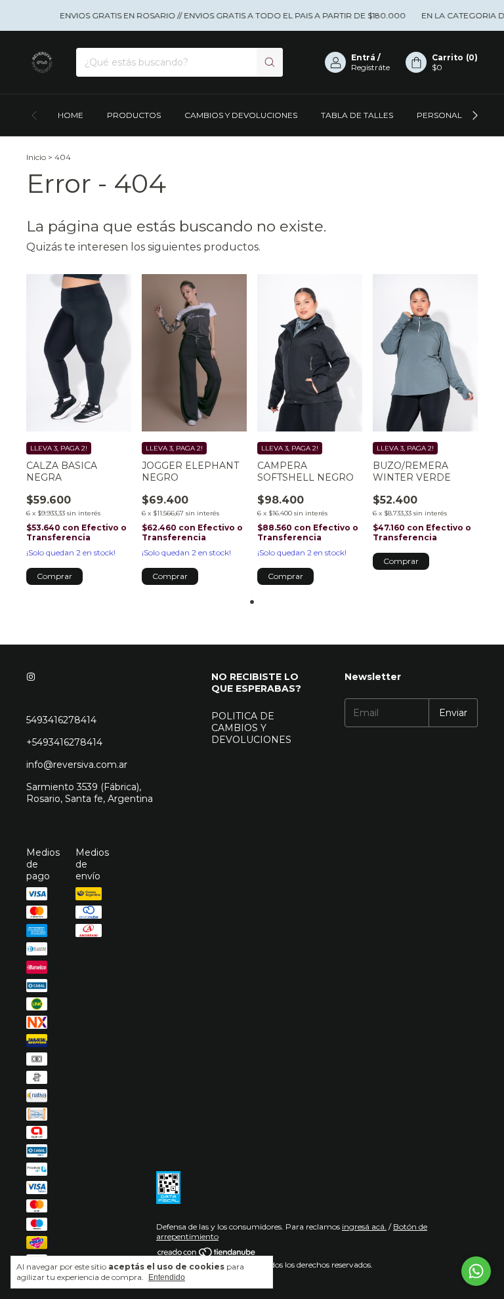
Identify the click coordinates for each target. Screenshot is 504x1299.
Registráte (370, 67)
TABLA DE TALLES (357, 115)
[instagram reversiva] (30, 677)
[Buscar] (270, 62)
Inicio (36, 157)
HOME (70, 115)
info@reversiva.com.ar (76, 764)
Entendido (166, 1277)
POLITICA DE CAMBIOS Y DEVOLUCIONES (251, 728)
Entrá (363, 57)
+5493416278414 (64, 742)
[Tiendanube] (207, 1255)
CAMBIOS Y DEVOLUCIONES (240, 115)
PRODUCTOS (134, 115)
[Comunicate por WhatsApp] (476, 1271)
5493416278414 (61, 720)
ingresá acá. (364, 1226)
